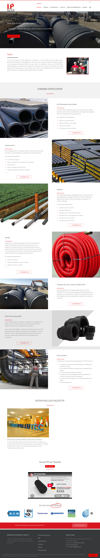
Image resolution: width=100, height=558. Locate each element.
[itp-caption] (78, 58)
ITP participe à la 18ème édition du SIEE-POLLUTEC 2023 (24, 439)
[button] (90, 7)
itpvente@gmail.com (75, 546)
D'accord (93, 555)
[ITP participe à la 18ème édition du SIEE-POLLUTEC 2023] (28, 422)
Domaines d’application (44, 535)
